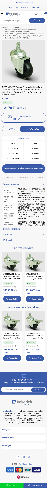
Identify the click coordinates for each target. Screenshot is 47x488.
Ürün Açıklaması (11, 184)
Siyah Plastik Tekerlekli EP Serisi (17, 32)
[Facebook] (18, 457)
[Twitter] (29, 457)
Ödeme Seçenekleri (11, 229)
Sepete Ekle (14, 299)
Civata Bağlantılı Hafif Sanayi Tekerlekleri (20, 30)
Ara (38, 20)
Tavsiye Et (9, 177)
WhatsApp (13, 485)
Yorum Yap (23, 177)
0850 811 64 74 (36, 485)
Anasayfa (6, 27)
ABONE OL (39, 390)
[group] (23, 61)
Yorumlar (8, 234)
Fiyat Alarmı (37, 177)
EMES (5, 98)
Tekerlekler (17, 27)
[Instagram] (23, 457)
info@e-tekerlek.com (24, 2)
